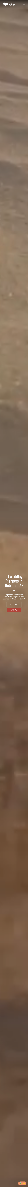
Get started (14, 604)
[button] (24, 4)
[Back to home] (9, 4)
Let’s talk (14, 610)
